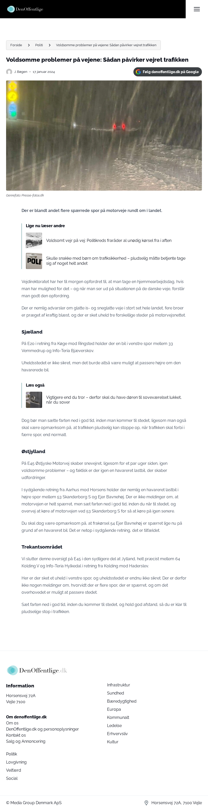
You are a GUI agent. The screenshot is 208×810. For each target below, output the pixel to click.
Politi (39, 45)
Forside (16, 45)
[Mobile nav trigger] (197, 9)
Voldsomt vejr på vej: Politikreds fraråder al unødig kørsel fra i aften (108, 240)
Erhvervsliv (117, 733)
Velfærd (13, 770)
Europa (114, 709)
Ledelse (114, 725)
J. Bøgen (20, 72)
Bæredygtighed (121, 701)
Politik (11, 754)
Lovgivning (16, 762)
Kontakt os (16, 735)
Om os (12, 723)
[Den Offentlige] (96, 9)
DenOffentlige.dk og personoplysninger (42, 729)
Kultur (112, 741)
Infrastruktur (118, 685)
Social (12, 778)
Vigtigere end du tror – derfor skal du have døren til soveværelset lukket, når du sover (114, 400)
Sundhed (115, 693)
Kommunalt (118, 717)
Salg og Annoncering (25, 741)
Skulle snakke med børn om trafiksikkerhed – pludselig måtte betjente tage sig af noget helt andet (115, 261)
